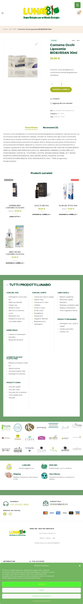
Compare (56, 99)
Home (5, 29)
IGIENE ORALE (12, 330)
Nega (41, 590)
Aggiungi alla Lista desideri (62, 103)
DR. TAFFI (12, 29)
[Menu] (4, 12)
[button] (80, 566)
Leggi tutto (14, 216)
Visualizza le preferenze (41, 596)
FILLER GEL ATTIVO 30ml (68, 205)
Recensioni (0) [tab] (50, 128)
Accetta (41, 584)
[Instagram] (10, 514)
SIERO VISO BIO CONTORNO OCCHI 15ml (15, 253)
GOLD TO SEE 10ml (41, 205)
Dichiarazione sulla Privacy (41, 601)
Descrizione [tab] (31, 128)
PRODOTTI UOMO (13, 382)
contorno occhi (59, 116)
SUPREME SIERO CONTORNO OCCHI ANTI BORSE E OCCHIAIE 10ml (15, 207)
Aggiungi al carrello (60, 89)
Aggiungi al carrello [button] (40, 214)
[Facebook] (4, 514)
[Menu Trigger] (78, 5)
